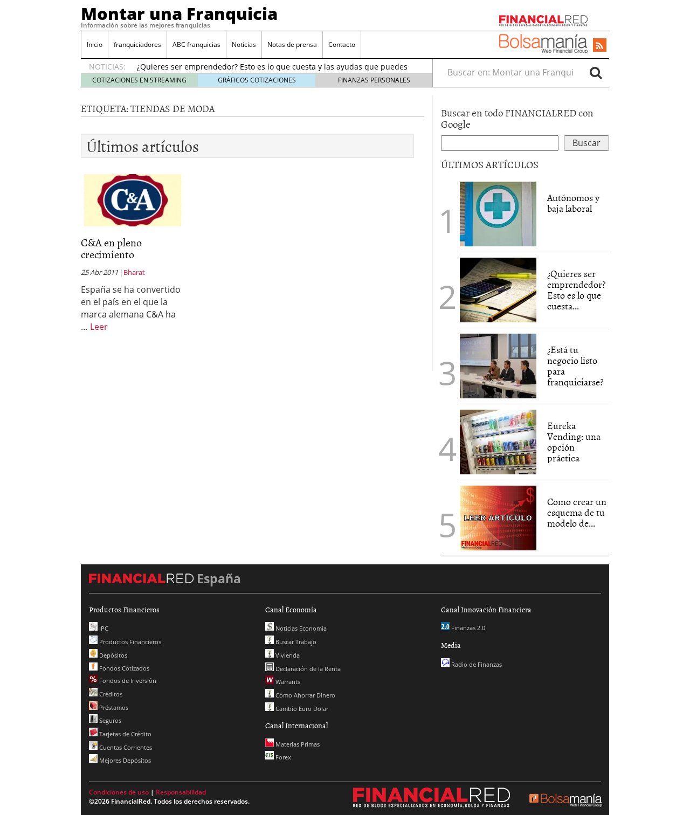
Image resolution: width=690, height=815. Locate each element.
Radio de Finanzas (476, 664)
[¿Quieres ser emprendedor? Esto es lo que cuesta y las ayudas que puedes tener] (498, 289)
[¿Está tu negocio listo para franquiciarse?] (498, 365)
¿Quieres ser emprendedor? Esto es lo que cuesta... (576, 289)
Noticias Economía (300, 628)
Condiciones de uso (119, 792)
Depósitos (112, 655)
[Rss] (599, 46)
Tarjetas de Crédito (124, 734)
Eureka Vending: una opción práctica (574, 441)
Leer (99, 327)
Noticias (244, 44)
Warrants (287, 682)
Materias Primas (297, 744)
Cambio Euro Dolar (301, 709)
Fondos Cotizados (123, 668)
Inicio (94, 44)
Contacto (341, 44)
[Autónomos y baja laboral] (498, 213)
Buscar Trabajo (295, 642)
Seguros (109, 720)
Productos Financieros (129, 642)
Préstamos (113, 707)
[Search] (595, 72)
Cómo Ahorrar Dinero (304, 695)
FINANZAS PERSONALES (374, 80)
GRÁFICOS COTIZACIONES (257, 80)
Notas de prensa (292, 44)
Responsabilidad (181, 792)
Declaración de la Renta (307, 669)
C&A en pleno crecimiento (111, 248)
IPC (103, 628)
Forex (282, 757)
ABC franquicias (196, 44)
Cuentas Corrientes (125, 747)
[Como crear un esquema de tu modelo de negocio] (498, 517)
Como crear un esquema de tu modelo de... (576, 512)
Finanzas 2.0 (467, 628)
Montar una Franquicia (179, 13)
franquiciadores (137, 44)
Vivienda (287, 655)
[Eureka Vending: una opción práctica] (498, 441)
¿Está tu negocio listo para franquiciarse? (575, 365)
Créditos (110, 694)
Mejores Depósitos (124, 760)
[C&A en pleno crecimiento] (132, 199)
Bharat (134, 272)
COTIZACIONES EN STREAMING (139, 80)
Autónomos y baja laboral (573, 203)
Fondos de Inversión (127, 680)
